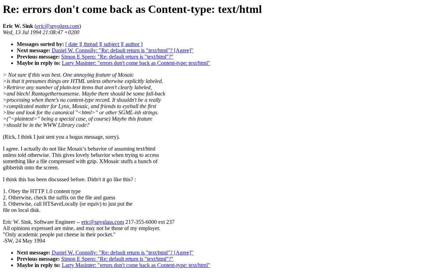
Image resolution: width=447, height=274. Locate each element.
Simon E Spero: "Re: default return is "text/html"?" (117, 57)
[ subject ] (111, 44)
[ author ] (132, 44)
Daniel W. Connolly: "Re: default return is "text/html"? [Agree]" (122, 50)
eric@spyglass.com (102, 222)
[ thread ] (91, 44)
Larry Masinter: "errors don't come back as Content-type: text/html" (136, 63)
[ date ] (73, 44)
